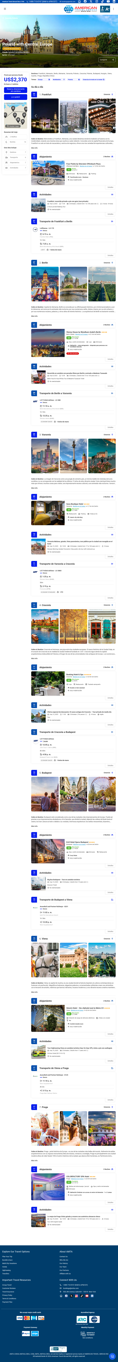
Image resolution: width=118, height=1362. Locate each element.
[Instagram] (96, 1)
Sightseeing (6, 1270)
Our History (64, 1263)
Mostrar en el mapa (86, 166)
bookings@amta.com (68, 1)
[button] (113, 9)
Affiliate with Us (65, 1274)
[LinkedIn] (114, 1)
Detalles (110, 214)
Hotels (4, 1267)
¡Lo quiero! (15, 97)
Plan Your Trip (7, 1256)
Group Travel (6, 1285)
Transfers (5, 1274)
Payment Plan (7, 1302)
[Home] (79, 1)
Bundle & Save (7, 1260)
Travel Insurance (8, 1292)
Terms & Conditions (9, 1298)
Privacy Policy (7, 1295)
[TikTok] (102, 1)
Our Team (63, 1267)
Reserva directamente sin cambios (15, 90)
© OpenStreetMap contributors (14, 103)
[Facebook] (85, 1)
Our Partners (64, 1270)
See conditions (88, 1338)
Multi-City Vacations (9, 1263)
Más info (34, 148)
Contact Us (64, 1256)
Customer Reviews (9, 1288)
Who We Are (64, 1260)
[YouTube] (108, 1)
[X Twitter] (91, 1)
